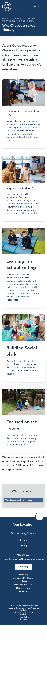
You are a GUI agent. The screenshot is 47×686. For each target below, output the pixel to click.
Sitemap (23, 615)
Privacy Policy (23, 617)
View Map (23, 567)
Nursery (32, 18)
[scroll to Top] (39, 516)
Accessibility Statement (23, 612)
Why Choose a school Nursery (18, 21)
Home (5, 18)
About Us (18, 18)
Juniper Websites (31, 608)
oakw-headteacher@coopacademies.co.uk (23, 559)
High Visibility (23, 610)
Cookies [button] (23, 619)
